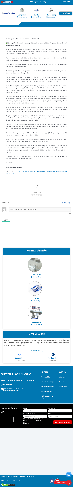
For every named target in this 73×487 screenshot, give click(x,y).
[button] (47, 24)
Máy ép (27, 423)
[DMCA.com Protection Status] (8, 484)
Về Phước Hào (45, 377)
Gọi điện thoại (53, 358)
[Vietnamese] (12, 2)
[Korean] (9, 2)
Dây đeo (39, 421)
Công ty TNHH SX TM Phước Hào (16, 374)
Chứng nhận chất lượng (39, 2)
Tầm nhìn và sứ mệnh (47, 382)
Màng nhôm (62, 377)
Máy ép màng (63, 386)
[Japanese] (7, 2)
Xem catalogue (22, 17)
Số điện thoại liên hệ (29, 413)
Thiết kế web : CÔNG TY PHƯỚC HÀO (11, 481)
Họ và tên (26, 408)
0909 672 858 (67, 2)
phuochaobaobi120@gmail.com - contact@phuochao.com (13, 390)
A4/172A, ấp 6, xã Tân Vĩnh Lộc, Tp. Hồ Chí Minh (18, 380)
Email (49, 413)
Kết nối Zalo (19, 358)
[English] (4, 2)
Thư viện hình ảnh (46, 391)
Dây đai (61, 382)
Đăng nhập (67, 203)
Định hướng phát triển (47, 386)
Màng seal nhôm (30, 421)
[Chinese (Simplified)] (2, 2)
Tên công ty (51, 408)
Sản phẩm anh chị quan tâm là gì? (33, 419)
